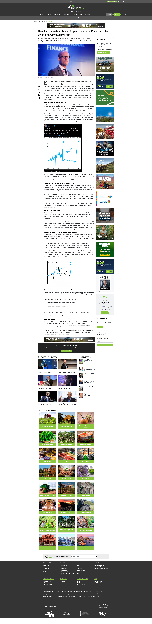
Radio (78, 571)
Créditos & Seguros (46, 594)
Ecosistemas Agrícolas (47, 591)
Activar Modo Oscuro (51, 606)
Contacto (44, 571)
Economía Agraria (54, 594)
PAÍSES (49, 14)
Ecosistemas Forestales (90, 591)
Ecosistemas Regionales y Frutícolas (68, 591)
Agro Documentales (80, 568)
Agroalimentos (46, 593)
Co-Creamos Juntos (47, 581)
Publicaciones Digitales (64, 571)
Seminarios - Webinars (64, 576)
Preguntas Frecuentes (98, 581)
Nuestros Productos (68, 598)
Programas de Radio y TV (70, 596)
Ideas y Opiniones (61, 596)
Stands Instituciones (96, 598)
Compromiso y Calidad (64, 565)
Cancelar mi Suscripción (64, 582)
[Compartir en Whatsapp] (41, 90)
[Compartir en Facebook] (41, 84)
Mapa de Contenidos (86, 18)
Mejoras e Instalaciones (100, 593)
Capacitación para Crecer (94, 594)
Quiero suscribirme (66, 350)
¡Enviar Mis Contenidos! (104, 52)
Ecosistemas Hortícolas (80, 591)
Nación (98, 596)
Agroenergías (56, 593)
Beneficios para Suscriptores (78, 598)
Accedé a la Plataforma (112, 1)
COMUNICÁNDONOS (77, 14)
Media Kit (78, 581)
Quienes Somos (46, 565)
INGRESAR (109, 14)
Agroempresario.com (64, 567)
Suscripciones (62, 581)
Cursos (78, 565)
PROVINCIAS (42, 14)
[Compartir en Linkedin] (41, 95)
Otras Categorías (75, 18)
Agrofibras (51, 593)
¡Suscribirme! (105, 344)
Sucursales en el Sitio (81, 584)
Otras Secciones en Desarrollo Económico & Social (55, 18)
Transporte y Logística (63, 594)
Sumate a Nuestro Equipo (48, 570)
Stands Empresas (88, 598)
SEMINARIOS (66, 14)
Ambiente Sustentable (70, 593)
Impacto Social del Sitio (47, 568)
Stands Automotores (47, 599)
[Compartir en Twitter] (41, 87)
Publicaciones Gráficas (64, 570)
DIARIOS (87, 14)
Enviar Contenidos (46, 582)
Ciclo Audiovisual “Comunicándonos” (84, 567)
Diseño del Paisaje (78, 593)
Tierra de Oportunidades (91, 596)
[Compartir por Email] (41, 93)
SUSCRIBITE (117, 14)
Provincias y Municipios (47, 598)
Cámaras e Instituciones (72, 594)
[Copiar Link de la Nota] (41, 98)
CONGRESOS (57, 14)
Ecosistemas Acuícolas (100, 591)
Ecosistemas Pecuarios (56, 591)
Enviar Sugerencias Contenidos (49, 584)
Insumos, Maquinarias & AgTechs (89, 593)
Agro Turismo (62, 593)
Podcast (78, 573)
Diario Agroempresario (64, 568)
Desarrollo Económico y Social (83, 594)
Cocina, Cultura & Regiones (81, 596)
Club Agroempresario (81, 574)
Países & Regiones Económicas (58, 598)
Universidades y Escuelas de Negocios (50, 596)
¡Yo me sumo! (105, 312)
